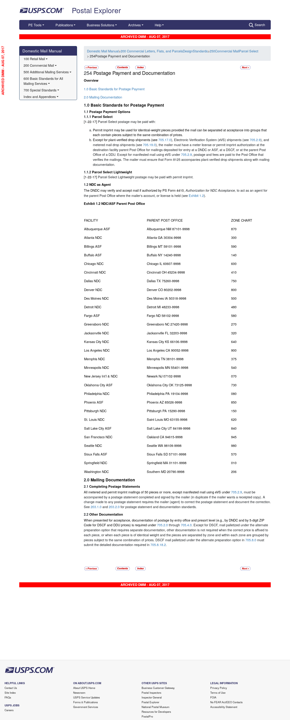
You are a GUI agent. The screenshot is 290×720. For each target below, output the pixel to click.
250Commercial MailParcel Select (234, 51)
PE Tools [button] (34, 24)
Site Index (10, 692)
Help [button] (158, 24)
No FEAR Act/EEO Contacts (226, 702)
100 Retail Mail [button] (34, 58)
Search (260, 24)
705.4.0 (186, 524)
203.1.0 (96, 506)
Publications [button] (64, 24)
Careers (9, 710)
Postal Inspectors (151, 692)
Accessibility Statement (223, 707)
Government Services (85, 707)
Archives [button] (134, 24)
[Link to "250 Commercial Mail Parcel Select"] (91, 67)
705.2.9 (255, 139)
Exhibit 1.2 (196, 195)
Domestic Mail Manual (42, 51)
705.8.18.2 (158, 544)
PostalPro (147, 716)
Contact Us (11, 688)
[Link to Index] (140, 67)
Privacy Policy (218, 688)
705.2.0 (162, 524)
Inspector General (152, 697)
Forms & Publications (85, 702)
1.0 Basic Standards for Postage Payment (114, 88)
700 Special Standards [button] (40, 90)
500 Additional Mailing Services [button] (46, 71)
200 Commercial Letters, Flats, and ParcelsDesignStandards (164, 51)
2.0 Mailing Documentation (103, 97)
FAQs (8, 697)
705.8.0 (250, 539)
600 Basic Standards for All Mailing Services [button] (44, 81)
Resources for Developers (156, 711)
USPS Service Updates (86, 697)
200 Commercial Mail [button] (39, 65)
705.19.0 (149, 144)
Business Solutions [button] (100, 24)
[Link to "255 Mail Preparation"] (245, 67)
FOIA (213, 697)
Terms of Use (217, 692)
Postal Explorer (96, 10)
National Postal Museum (155, 707)
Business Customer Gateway (158, 688)
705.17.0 (164, 139)
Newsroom (79, 692)
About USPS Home (84, 688)
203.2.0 (114, 506)
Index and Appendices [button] (40, 96)
